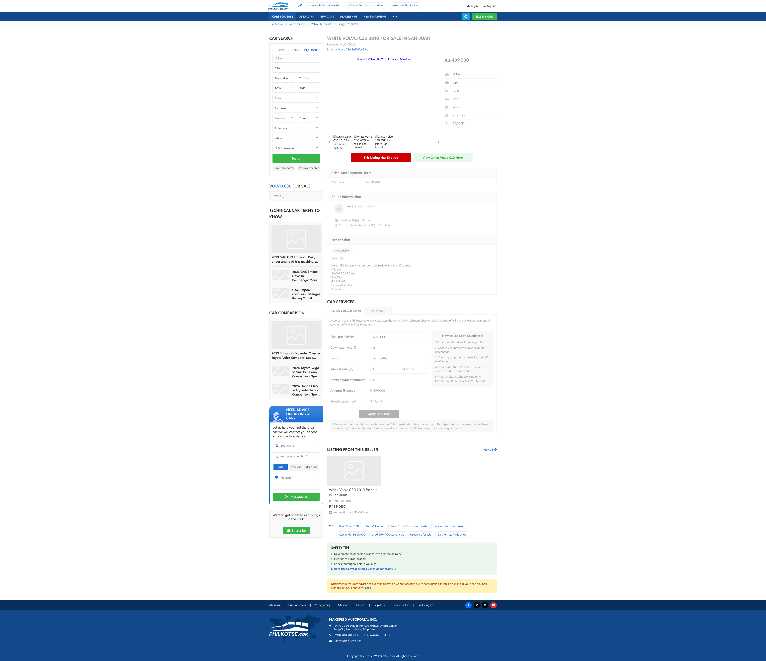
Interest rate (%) (341, 369)
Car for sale (277, 24)
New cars (327, 16)
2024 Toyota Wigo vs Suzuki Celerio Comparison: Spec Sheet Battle (305, 372)
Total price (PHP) (342, 337)
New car (296, 467)
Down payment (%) (343, 347)
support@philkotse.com (347, 640)
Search (296, 158)
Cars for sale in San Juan (448, 526)
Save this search (284, 168)
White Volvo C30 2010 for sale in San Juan (353, 492)
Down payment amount (347, 380)
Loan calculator (346, 311)
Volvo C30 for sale (321, 24)
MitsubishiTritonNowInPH (324, 5)
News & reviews (375, 16)
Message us (299, 496)
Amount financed (342, 391)
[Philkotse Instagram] (485, 605)
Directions (384, 225)
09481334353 (342, 635)
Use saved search (308, 168)
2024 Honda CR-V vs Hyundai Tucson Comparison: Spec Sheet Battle (305, 390)
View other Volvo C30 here (442, 158)
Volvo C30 (337, 258)
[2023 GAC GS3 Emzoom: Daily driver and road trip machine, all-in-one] (296, 239)
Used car (311, 467)
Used (313, 50)
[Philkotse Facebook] (468, 605)
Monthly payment (343, 401)
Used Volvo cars (374, 526)
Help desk (379, 605)
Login (474, 6)
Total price (337, 182)
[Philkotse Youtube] (493, 605)
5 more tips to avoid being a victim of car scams (362, 569)
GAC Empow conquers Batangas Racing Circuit (306, 294)
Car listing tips (426, 605)
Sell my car (484, 16)
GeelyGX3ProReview (406, 5)
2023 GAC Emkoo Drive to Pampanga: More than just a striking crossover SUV (305, 276)
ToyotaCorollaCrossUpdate (366, 5)
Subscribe (298, 531)
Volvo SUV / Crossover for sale (408, 526)
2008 (277, 196)
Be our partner (401, 605)
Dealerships (348, 16)
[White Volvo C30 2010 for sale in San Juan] (354, 471)
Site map (343, 605)
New (297, 50)
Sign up (491, 6)
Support (361, 605)
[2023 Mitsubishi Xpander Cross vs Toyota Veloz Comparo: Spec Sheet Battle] (296, 335)
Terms (334, 358)
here (368, 588)
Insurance (378, 311)
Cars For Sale (282, 16)
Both (281, 50)
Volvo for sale (297, 24)
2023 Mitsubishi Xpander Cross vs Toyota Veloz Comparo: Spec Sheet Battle (296, 355)
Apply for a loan (379, 414)
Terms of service (297, 605)
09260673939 (370, 635)
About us (274, 605)
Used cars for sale (420, 534)
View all (488, 449)
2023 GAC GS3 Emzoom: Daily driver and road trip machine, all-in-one (295, 259)
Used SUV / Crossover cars (387, 534)
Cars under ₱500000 (352, 534)
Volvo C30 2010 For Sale (353, 49)
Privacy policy (322, 605)
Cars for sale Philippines (451, 534)
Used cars (306, 16)
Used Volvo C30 (349, 526)
